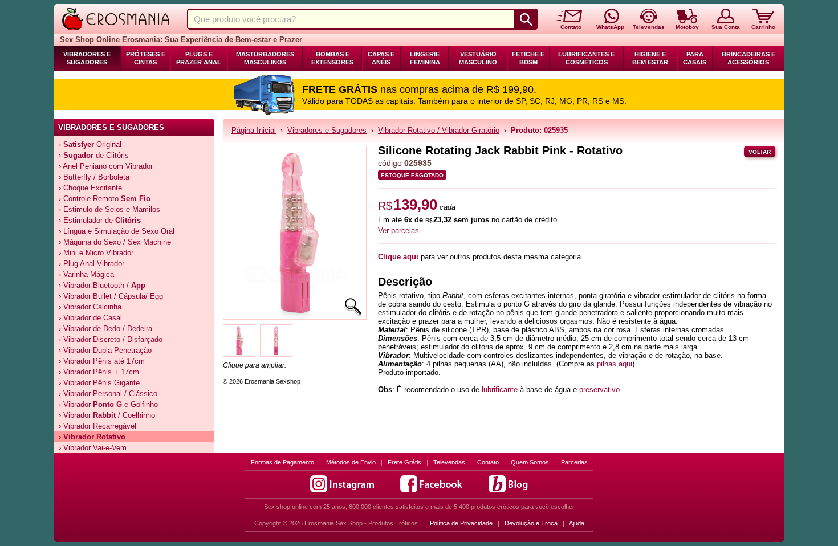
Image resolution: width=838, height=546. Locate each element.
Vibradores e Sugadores (87, 58)
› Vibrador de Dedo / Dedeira (105, 328)
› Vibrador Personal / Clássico (108, 393)
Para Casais (694, 58)
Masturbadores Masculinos (265, 58)
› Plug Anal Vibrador (91, 263)
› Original (90, 144)
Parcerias (574, 462)
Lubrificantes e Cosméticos (586, 58)
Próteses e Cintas (145, 58)
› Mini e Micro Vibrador (96, 252)
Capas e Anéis (381, 58)
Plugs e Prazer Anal (198, 58)
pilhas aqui (614, 364)
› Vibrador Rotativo (92, 437)
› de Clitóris (94, 155)
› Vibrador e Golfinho (108, 404)
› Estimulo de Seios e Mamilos (109, 209)
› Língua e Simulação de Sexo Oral (116, 231)
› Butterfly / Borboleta (94, 177)
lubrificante (500, 389)
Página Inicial (253, 130)
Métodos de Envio (351, 462)
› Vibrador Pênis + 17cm (99, 372)
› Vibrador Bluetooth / (102, 285)
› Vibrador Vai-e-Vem (93, 447)
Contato (488, 462)
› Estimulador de (100, 220)
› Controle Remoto (104, 198)
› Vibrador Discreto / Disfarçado (110, 339)
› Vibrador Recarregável (97, 426)
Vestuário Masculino (478, 58)
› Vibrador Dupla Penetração (105, 350)
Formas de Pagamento (282, 462)
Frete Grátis (404, 462)
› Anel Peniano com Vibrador (106, 166)
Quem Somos (530, 462)
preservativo (599, 389)
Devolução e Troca (531, 523)
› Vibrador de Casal (90, 317)
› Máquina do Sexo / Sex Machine (115, 242)
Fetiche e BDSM (528, 58)
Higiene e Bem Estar (650, 58)
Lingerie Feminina (425, 58)
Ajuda (576, 523)
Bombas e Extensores (332, 58)
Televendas (449, 462)
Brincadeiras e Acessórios (748, 58)
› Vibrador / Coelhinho (107, 415)
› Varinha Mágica (86, 274)
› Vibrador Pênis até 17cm (102, 361)
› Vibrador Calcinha (90, 307)
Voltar (759, 152)
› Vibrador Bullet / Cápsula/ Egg (111, 296)
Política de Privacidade (461, 523)
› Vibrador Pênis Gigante (99, 382)
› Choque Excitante (90, 188)
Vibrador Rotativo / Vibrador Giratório (438, 130)
